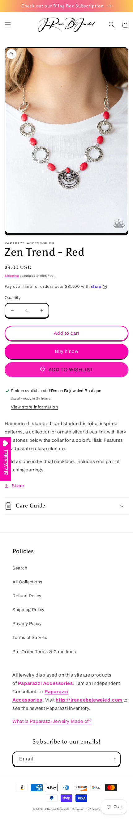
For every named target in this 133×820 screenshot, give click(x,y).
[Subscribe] (113, 759)
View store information (34, 407)
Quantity (13, 298)
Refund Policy (26, 596)
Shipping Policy (28, 609)
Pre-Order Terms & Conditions (44, 651)
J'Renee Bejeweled (58, 809)
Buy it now (67, 351)
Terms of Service (30, 637)
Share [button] (18, 485)
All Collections (27, 582)
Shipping (12, 275)
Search (20, 568)
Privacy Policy (26, 623)
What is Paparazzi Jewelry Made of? (52, 721)
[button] (8, 24)
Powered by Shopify (86, 809)
